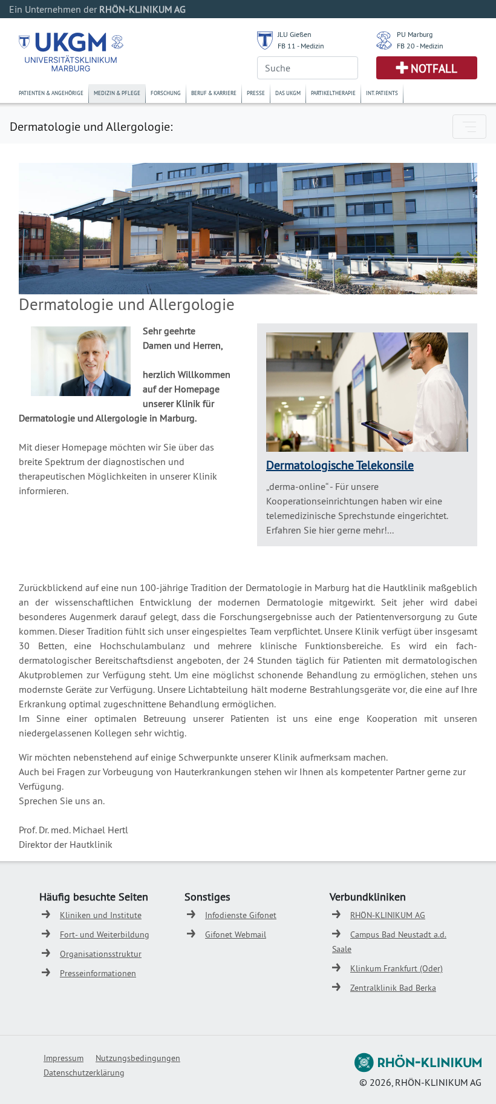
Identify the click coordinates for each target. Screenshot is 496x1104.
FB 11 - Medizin (301, 45)
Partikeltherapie (333, 93)
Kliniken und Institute (101, 915)
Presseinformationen (98, 973)
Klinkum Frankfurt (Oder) (396, 968)
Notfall (434, 68)
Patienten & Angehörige (51, 93)
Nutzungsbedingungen (138, 1058)
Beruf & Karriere (214, 93)
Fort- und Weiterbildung (104, 934)
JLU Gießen (295, 34)
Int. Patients (382, 93)
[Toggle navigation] (469, 126)
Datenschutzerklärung (84, 1072)
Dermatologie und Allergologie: (91, 126)
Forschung (166, 93)
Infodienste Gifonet (240, 915)
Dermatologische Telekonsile (340, 464)
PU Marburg (414, 34)
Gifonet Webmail (235, 934)
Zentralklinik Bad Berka (393, 987)
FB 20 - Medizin (420, 45)
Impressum (63, 1058)
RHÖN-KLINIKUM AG (387, 915)
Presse (256, 93)
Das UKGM (288, 93)
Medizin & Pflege (117, 93)
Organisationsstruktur (101, 953)
